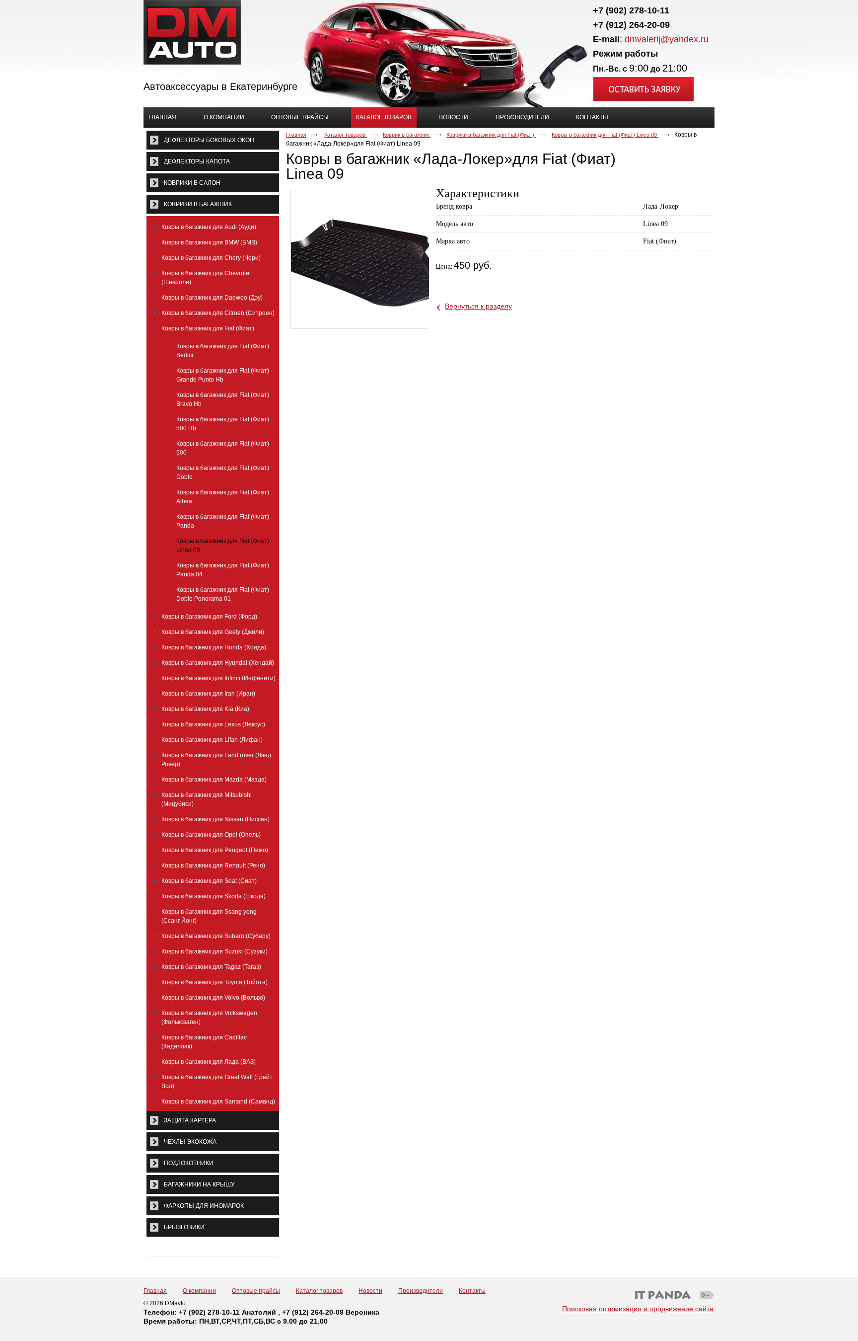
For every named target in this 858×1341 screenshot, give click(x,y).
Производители (420, 1290)
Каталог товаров (384, 117)
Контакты (472, 1290)
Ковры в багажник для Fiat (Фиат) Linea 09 (605, 135)
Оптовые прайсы (256, 1290)
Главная (296, 135)
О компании (199, 1290)
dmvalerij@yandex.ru (667, 39)
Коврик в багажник (406, 135)
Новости (370, 1290)
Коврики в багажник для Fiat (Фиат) (491, 135)
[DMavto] (429, 33)
